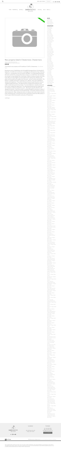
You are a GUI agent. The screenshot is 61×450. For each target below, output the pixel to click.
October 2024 (50, 53)
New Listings (49, 20)
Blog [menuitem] (44, 9)
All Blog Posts (49, 19)
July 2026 (49, 29)
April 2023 (49, 74)
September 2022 (50, 82)
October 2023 (50, 67)
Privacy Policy (43, 439)
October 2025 (50, 39)
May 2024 (49, 59)
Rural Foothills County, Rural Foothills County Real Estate (51, 337)
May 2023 (49, 73)
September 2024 (50, 54)
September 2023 (50, 68)
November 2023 (50, 66)
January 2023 (50, 77)
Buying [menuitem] (20, 9)
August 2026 (49, 28)
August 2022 (49, 83)
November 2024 (50, 52)
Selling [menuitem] (39, 9)
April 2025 (49, 46)
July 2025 (49, 43)
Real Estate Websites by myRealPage (50, 439)
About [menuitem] (48, 9)
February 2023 (50, 76)
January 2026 (50, 36)
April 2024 (49, 60)
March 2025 (49, 47)
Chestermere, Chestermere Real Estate (50, 148)
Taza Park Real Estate (51, 388)
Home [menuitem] (10, 9)
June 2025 (49, 44)
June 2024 (49, 58)
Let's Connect (47, 432)
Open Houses (49, 21)
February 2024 (50, 62)
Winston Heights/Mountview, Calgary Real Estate (51, 413)
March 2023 (49, 75)
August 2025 (49, 42)
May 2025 (49, 45)
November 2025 (50, 38)
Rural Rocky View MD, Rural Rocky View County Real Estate (51, 345)
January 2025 (50, 50)
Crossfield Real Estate (51, 178)
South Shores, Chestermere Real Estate (50, 377)
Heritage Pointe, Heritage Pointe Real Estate (51, 235)
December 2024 (50, 51)
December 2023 (50, 65)
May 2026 (49, 31)
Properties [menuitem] (15, 9)
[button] (53, 1)
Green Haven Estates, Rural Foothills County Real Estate (51, 227)
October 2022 (50, 81)
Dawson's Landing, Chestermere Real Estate (51, 188)
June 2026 (49, 30)
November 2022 (50, 80)
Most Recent (49, 27)
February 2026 (50, 35)
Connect (48, 1)
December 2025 (50, 37)
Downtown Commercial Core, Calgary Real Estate (51, 196)
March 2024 (49, 61)
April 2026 (49, 32)
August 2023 (49, 69)
